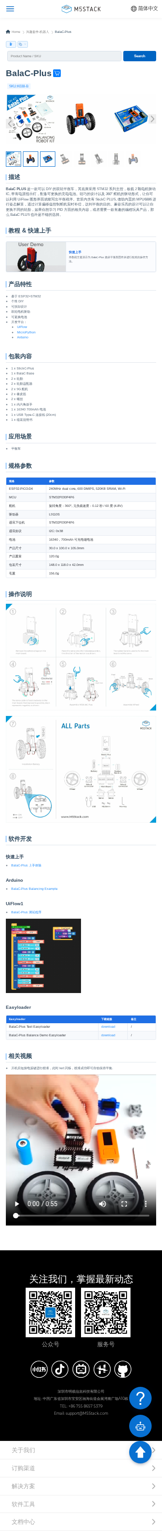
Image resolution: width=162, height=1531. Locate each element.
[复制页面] (23, 44)
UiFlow (22, 326)
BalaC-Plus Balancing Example (34, 888)
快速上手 (36, 243)
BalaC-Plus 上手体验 (26, 865)
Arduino (22, 337)
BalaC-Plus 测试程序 (26, 912)
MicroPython (26, 332)
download (108, 1026)
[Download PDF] (11, 44)
